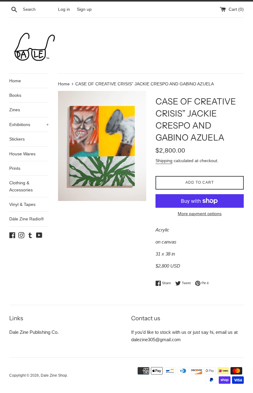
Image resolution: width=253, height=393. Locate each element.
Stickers (17, 139)
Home (15, 80)
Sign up (84, 9)
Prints (14, 168)
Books (15, 95)
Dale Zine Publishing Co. (34, 332)
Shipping (164, 160)
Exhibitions (29, 124)
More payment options (200, 213)
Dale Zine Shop (54, 375)
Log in (64, 9)
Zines (14, 109)
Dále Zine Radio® (26, 218)
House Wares (22, 153)
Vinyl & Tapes (22, 204)
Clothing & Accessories (21, 186)
